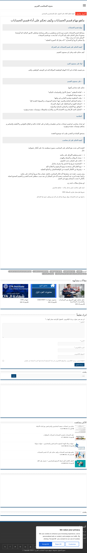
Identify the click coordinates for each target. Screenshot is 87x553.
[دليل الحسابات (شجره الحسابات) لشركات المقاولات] (80, 437)
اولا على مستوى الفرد (56, 271)
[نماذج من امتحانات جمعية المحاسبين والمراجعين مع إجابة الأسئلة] (80, 429)
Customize (72, 544)
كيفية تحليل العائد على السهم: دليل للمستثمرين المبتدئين (58, 13)
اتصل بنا (83, 538)
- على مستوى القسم (69, 271)
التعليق (82, 322)
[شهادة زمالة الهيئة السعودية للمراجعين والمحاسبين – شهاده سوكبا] (80, 446)
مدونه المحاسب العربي (43, 6)
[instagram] (35, 546)
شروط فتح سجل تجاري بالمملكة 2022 (73, 192)
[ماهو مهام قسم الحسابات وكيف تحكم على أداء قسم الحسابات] (80, 455)
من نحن (84, 531)
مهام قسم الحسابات (48, 273)
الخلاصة (79, 271)
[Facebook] (10, 546)
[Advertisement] (43, 222)
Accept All (45, 544)
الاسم (82, 341)
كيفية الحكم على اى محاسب (41, 271)
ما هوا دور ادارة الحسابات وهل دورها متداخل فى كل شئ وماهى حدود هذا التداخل (60, 197)
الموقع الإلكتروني (79, 354)
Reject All (58, 544)
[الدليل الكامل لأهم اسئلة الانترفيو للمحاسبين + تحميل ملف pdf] (80, 463)
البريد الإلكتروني (79, 347)
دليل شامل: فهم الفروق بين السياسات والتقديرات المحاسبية (71, 301)
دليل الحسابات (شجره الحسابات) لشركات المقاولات (59, 435)
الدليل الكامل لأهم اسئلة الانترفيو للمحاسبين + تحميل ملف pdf (56, 461)
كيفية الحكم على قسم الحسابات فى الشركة (20, 271)
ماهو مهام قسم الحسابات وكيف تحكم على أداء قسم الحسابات (71, 273)
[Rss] (5, 546)
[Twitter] (15, 546)
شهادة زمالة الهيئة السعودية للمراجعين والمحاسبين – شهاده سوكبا (54, 443)
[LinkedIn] (25, 546)
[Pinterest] (20, 546)
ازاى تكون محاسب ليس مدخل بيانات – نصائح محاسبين (68, 187)
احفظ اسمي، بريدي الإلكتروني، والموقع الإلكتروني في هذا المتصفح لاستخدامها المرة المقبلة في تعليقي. (54, 360)
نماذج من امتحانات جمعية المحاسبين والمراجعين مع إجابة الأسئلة (55, 426)
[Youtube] (30, 546)
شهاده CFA (24, 300)
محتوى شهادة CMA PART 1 (46, 300)
